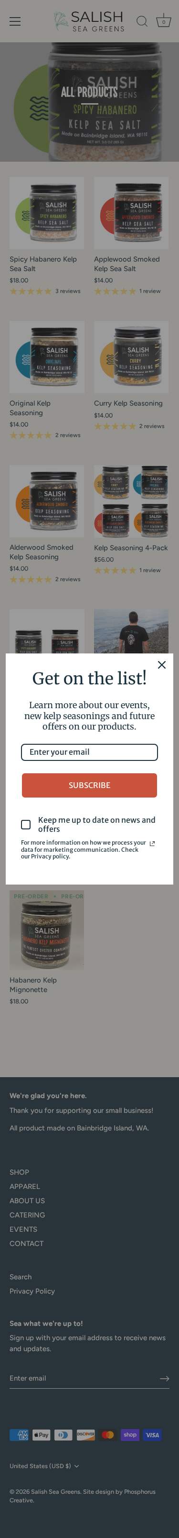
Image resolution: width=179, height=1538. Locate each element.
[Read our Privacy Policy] (152, 843)
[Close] (161, 664)
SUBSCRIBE (89, 785)
